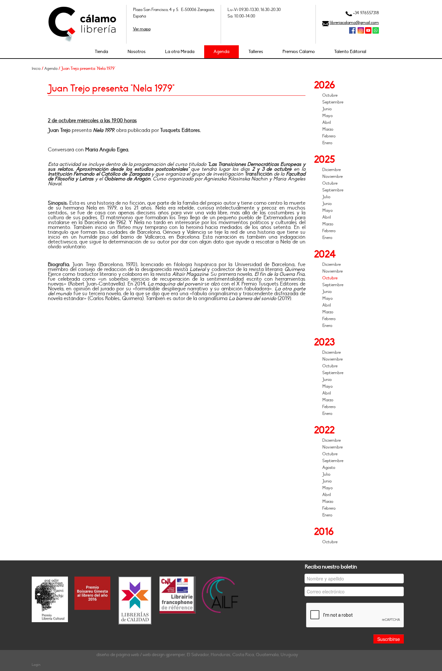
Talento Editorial (350, 51)
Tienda (101, 51)
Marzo (327, 129)
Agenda (221, 51)
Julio (326, 197)
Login (36, 665)
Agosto (328, 467)
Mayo (327, 115)
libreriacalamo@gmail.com (354, 22)
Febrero (329, 136)
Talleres (256, 51)
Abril (326, 122)
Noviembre (332, 176)
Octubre (329, 95)
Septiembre (332, 102)
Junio (327, 109)
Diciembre (331, 169)
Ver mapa (141, 29)
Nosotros (136, 51)
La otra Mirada (179, 51)
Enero (327, 143)
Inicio (36, 68)
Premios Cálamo (298, 51)
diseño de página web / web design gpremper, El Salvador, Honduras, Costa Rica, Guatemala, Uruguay (197, 654)
